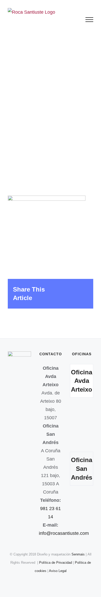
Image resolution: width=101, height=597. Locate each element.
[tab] (81, 381)
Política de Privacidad (56, 562)
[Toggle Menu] (89, 19)
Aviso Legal (58, 571)
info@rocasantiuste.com (64, 533)
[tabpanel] (81, 426)
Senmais (78, 554)
